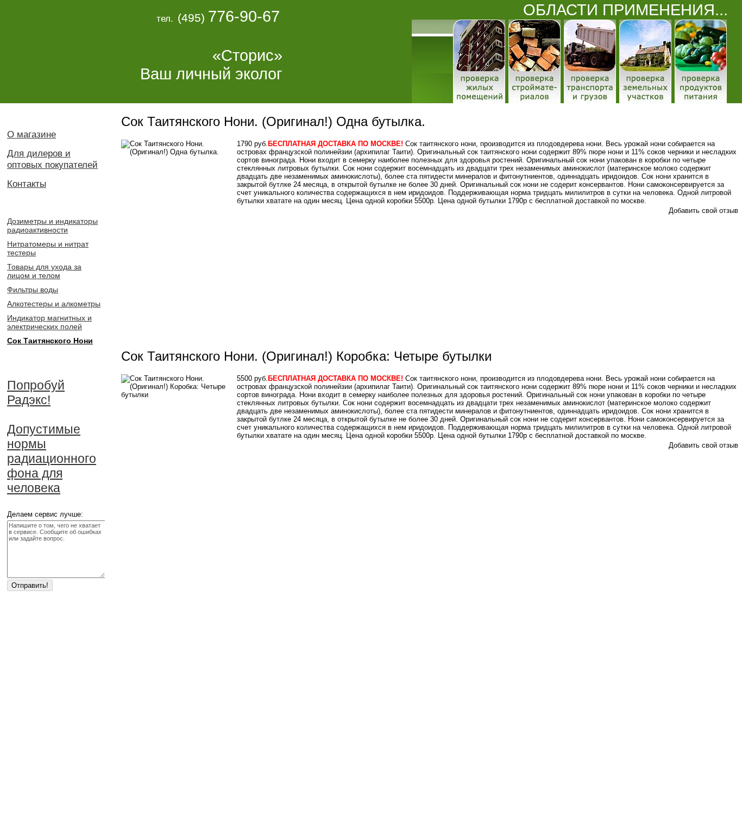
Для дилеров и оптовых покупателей (52, 159)
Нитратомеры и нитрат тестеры (48, 248)
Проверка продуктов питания (701, 61)
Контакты (26, 183)
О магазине (31, 134)
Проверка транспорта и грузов (590, 61)
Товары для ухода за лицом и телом (44, 271)
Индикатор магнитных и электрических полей (49, 322)
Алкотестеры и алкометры (53, 303)
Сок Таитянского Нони (50, 340)
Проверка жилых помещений (479, 61)
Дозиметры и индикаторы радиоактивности (52, 225)
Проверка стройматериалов (534, 61)
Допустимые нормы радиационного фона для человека (51, 458)
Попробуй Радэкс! (36, 392)
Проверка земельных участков (645, 61)
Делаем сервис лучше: (45, 514)
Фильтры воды (32, 289)
